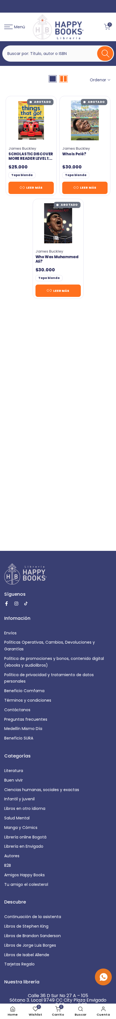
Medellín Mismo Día (23, 728)
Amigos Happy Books (24, 875)
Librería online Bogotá (25, 837)
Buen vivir (13, 780)
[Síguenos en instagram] (16, 603)
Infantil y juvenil (19, 799)
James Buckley (22, 148)
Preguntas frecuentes (25, 719)
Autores (11, 856)
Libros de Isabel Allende (26, 955)
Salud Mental (17, 818)
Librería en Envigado (23, 846)
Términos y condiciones (27, 700)
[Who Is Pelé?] (85, 120)
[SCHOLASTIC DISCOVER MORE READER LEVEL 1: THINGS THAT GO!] (31, 120)
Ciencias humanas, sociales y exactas (41, 789)
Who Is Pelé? (74, 154)
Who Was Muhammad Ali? (57, 259)
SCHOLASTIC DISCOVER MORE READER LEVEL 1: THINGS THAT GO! (30, 156)
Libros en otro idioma (24, 808)
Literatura (13, 770)
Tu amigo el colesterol (26, 884)
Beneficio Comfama (24, 691)
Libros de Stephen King (26, 926)
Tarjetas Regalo (19, 964)
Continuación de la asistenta (32, 916)
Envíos (10, 633)
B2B (7, 865)
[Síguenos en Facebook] (6, 603)
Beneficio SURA (18, 738)
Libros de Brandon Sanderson (32, 936)
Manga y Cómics (20, 827)
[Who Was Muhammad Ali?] (58, 223)
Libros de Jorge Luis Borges (30, 945)
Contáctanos (17, 710)
